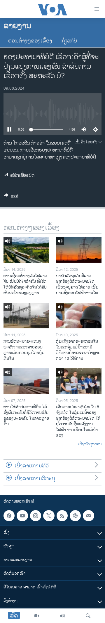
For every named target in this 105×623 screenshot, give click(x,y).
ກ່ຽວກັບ (69, 41)
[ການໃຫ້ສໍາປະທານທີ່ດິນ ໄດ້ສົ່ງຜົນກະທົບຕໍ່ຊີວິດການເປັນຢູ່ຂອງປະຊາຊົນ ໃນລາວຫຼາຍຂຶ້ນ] (26, 381)
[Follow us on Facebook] (9, 515)
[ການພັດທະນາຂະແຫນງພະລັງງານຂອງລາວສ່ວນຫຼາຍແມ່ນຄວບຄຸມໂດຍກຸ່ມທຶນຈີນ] (26, 315)
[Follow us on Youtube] (22, 515)
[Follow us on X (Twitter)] (48, 515)
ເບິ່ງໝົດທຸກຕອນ (90, 444)
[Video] (37, 615)
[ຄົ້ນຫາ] (88, 615)
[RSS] (62, 515)
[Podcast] (75, 515)
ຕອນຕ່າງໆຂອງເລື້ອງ (30, 41)
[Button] (11, 197)
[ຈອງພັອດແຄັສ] (88, 515)
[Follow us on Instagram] (35, 515)
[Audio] (62, 615)
